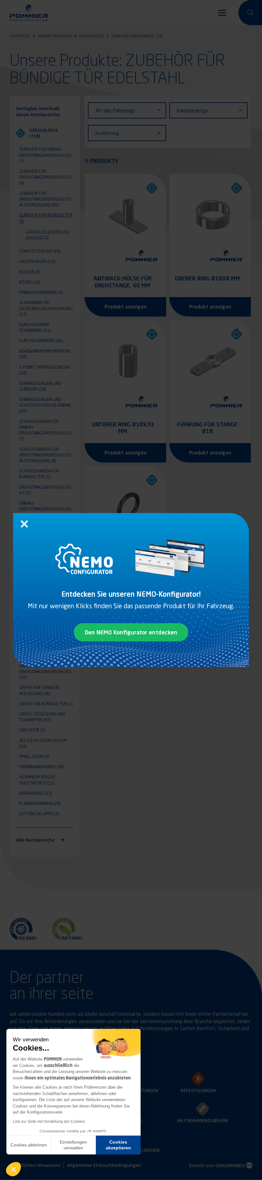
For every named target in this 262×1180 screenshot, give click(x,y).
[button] (13, 1169)
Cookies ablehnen (29, 1144)
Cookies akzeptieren (118, 1144)
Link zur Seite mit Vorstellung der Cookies (49, 1121)
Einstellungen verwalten (73, 1144)
